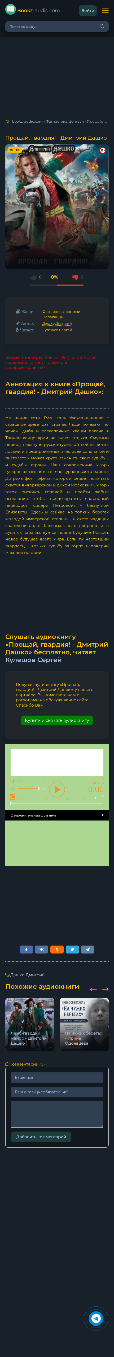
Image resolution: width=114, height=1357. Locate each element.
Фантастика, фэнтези (61, 311)
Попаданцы (53, 317)
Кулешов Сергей (57, 330)
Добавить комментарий (41, 1136)
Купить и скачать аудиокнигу (57, 720)
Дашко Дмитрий (57, 323)
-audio (38, 11)
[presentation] (93, 988)
